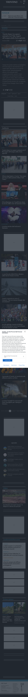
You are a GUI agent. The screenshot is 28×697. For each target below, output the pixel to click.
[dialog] (14, 348)
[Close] (25, 332)
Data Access (14, 365)
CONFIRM (7, 360)
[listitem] (14, 356)
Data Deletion (6, 365)
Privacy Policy (22, 365)
